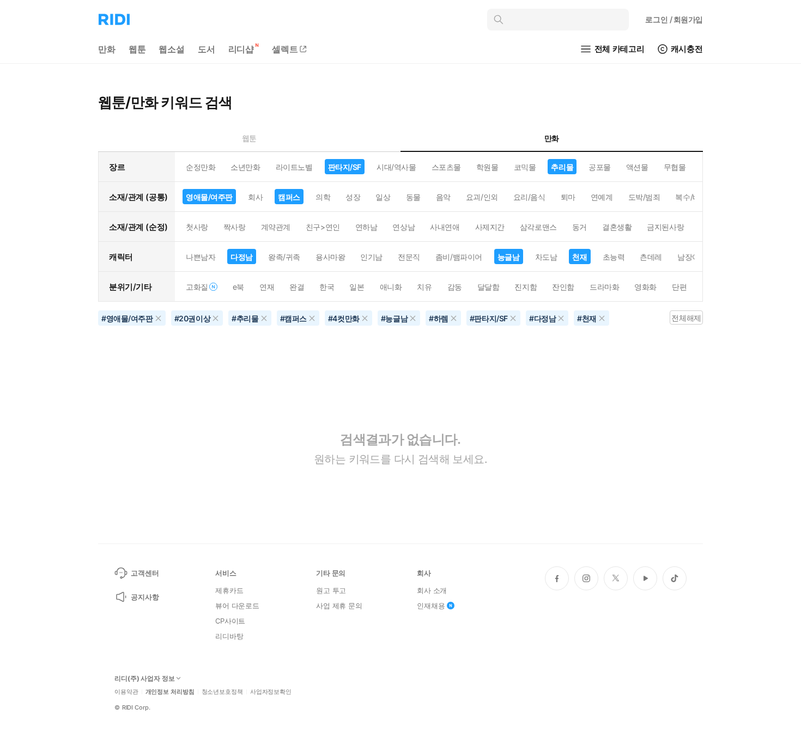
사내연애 (444, 226)
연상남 (403, 226)
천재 (579, 256)
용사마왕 (330, 256)
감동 (454, 286)
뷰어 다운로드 (237, 605)
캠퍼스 (289, 196)
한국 (326, 286)
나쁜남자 (200, 256)
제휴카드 (229, 590)
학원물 (487, 167)
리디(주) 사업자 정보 (144, 678)
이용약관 (126, 691)
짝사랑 (234, 226)
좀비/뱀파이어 (458, 256)
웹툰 (137, 49)
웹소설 (172, 49)
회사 (255, 196)
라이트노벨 (294, 167)
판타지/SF (344, 167)
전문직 (409, 256)
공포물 (599, 167)
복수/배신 (691, 196)
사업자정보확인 (271, 691)
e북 (238, 286)
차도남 (546, 256)
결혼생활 (617, 226)
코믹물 (525, 167)
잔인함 (563, 286)
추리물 (562, 167)
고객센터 (145, 573)
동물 (413, 196)
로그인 (674, 19)
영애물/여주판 (209, 196)
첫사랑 (197, 226)
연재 (266, 286)
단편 (679, 286)
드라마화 (604, 286)
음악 (443, 196)
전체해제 (686, 317)
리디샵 (241, 49)
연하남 (366, 226)
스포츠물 (446, 167)
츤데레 (651, 256)
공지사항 (145, 596)
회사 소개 (432, 590)
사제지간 (490, 226)
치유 (424, 286)
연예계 (602, 196)
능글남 (508, 256)
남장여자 (692, 256)
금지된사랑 (665, 226)
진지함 (525, 286)
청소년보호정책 (222, 691)
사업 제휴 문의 (339, 605)
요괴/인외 (482, 196)
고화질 (197, 286)
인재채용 (431, 605)
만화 (107, 49)
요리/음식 (529, 196)
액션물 (637, 167)
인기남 (371, 256)
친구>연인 (323, 226)
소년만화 (245, 167)
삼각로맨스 (538, 226)
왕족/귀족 (284, 256)
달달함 (488, 286)
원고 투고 (331, 590)
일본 (356, 286)
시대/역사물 (396, 167)
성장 (352, 196)
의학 (322, 196)
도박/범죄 (644, 196)
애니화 (391, 286)
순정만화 (200, 167)
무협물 (675, 167)
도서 (206, 49)
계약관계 (275, 226)
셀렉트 (285, 49)
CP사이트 (230, 620)
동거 (579, 226)
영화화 (645, 286)
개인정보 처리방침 (170, 691)
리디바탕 (229, 636)
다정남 (241, 256)
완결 (296, 286)
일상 (382, 196)
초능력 (614, 256)
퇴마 (568, 196)
